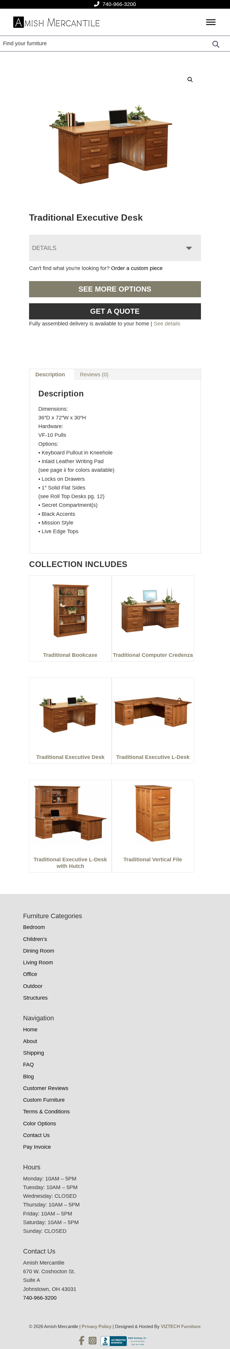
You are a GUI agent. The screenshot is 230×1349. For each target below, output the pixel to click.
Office (30, 974)
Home (30, 1030)
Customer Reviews (45, 1088)
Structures (35, 998)
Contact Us (36, 1135)
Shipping (33, 1053)
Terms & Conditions (46, 1112)
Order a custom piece (137, 268)
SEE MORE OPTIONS (114, 289)
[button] (190, 79)
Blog (28, 1077)
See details (167, 324)
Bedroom (34, 927)
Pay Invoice (37, 1147)
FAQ (28, 1065)
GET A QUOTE (115, 311)
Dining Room (38, 951)
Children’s (35, 939)
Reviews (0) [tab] (94, 375)
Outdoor (33, 986)
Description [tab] (50, 375)
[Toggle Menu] (211, 22)
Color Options (39, 1124)
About (30, 1041)
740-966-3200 (119, 4)
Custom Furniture (44, 1100)
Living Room (38, 962)
